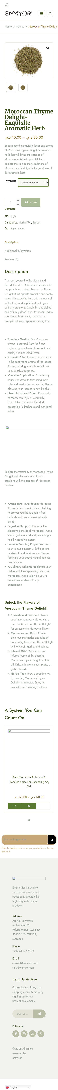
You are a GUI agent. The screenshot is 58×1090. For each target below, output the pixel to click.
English (13, 1087)
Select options (15, 806)
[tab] (29, 243)
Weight (11, 181)
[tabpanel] (29, 769)
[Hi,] (6, 5)
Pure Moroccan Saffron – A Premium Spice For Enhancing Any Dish (29, 782)
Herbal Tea (25, 223)
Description (11, 242)
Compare (10, 209)
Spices (37, 223)
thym (14, 228)
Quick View (29, 806)
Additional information (18, 251)
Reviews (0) (11, 259)
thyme (21, 228)
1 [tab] (29, 820)
